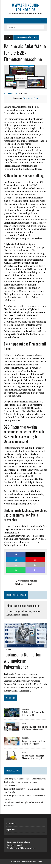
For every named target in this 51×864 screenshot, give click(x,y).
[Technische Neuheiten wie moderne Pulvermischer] (25, 645)
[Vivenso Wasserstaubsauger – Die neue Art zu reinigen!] (11, 758)
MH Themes (38, 861)
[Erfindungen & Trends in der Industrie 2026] (11, 714)
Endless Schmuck (14, 845)
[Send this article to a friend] (16, 564)
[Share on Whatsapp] (16, 569)
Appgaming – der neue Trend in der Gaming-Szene (33, 742)
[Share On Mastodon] (35, 569)
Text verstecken (30, 98)
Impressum (10, 829)
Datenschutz (11, 823)
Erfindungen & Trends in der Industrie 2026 (33, 714)
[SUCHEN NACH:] (25, 26)
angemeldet (21, 611)
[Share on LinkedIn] (16, 559)
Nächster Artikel (23, 584)
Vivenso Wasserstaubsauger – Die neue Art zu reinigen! (34, 757)
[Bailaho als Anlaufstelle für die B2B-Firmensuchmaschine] (11, 729)
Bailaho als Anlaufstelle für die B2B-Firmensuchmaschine (34, 728)
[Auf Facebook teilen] (16, 554)
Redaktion (13, 93)
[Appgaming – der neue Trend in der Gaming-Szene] (11, 743)
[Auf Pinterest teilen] (35, 559)
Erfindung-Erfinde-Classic (18, 842)
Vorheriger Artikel (27, 580)
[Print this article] (35, 564)
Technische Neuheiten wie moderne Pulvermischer (22, 660)
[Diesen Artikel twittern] (35, 554)
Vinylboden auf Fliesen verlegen (21, 848)
